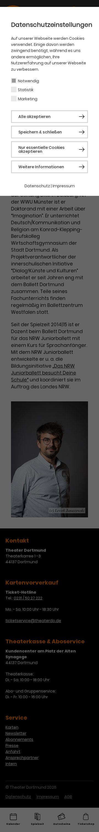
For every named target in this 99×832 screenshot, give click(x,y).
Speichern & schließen (40, 132)
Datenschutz (37, 186)
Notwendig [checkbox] (28, 81)
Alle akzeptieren (34, 116)
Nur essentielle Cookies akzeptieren (41, 149)
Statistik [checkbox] (26, 90)
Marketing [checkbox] (27, 99)
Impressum (64, 186)
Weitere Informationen (41, 167)
